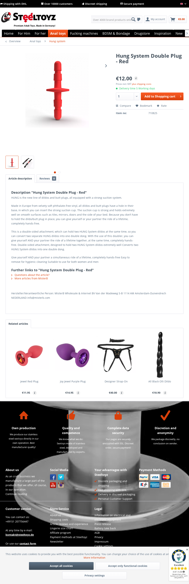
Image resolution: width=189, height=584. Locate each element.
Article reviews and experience (69, 524)
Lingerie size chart (61, 528)
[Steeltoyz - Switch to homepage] (34, 22)
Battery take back (105, 528)
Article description (20, 178)
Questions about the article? (31, 275)
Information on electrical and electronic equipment (112, 517)
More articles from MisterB (31, 278)
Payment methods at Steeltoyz (68, 537)
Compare (125, 105)
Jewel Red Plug (29, 381)
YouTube (53, 485)
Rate (163, 105)
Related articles (18, 323)
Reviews (47, 178)
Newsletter (56, 541)
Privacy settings (95, 575)
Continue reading (16, 494)
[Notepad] (138, 19)
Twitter (61, 477)
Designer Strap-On (116, 381)
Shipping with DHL (15, 4)
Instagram (61, 485)
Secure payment (133, 4)
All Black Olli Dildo (159, 381)
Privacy (98, 537)
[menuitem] (114, 19)
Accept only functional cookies (127, 566)
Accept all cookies (61, 566)
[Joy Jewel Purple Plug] (73, 355)
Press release (102, 524)
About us (55, 515)
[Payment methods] (160, 481)
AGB (97, 532)
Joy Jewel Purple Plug (73, 381)
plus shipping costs (141, 84)
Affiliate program (60, 532)
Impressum (101, 541)
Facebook (53, 477)
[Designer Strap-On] (116, 355)
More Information (94, 557)
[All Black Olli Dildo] (160, 355)
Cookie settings (103, 546)
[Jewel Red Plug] (29, 355)
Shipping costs (59, 519)
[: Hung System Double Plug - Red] (12, 162)
